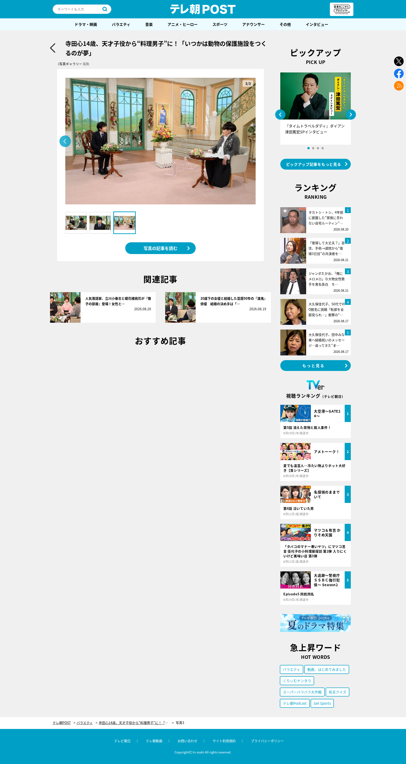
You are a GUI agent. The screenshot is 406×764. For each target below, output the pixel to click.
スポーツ (219, 24)
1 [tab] (308, 148)
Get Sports (322, 703)
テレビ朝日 (122, 740)
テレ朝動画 (154, 740)
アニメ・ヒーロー (183, 24)
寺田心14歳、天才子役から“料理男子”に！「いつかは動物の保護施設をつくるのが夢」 (136, 723)
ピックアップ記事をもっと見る (313, 164)
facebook (399, 73)
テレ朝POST (203, 9)
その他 (285, 24)
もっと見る (313, 365)
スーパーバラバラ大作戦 (302, 691)
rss (399, 86)
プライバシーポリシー (267, 740)
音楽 (149, 24)
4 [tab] (322, 148)
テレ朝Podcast (295, 703)
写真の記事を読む (160, 248)
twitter (399, 61)
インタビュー (317, 24)
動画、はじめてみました (326, 669)
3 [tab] (318, 148)
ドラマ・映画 (85, 24)
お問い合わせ (187, 740)
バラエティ (121, 24)
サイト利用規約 (224, 740)
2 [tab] (313, 148)
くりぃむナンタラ (297, 680)
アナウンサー (253, 24)
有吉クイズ (337, 691)
